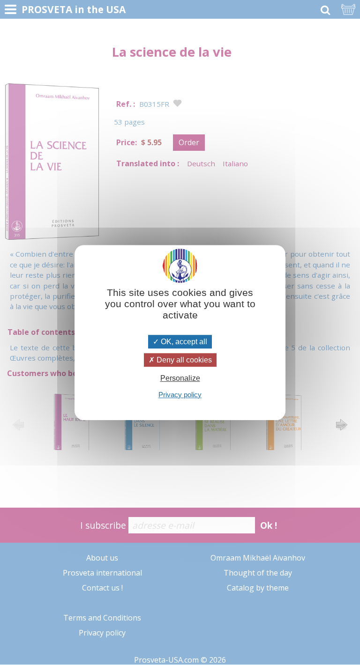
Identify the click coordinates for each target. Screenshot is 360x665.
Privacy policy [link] (180, 395)
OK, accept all (183, 342)
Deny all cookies (183, 360)
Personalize (180, 379)
